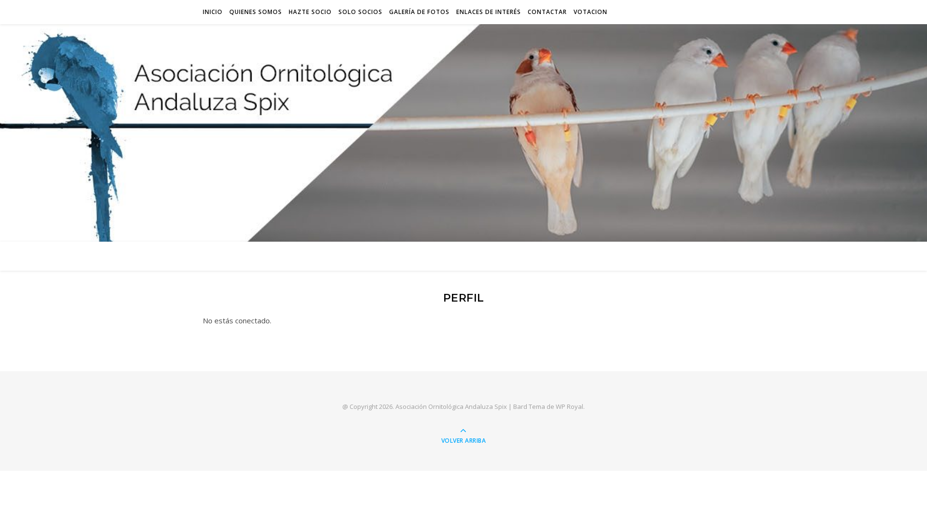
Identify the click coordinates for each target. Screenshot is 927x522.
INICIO (213, 12)
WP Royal (569, 406)
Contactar (547, 12)
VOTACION (590, 12)
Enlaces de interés (488, 12)
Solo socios (360, 12)
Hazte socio (310, 12)
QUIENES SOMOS (255, 12)
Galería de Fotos (419, 12)
